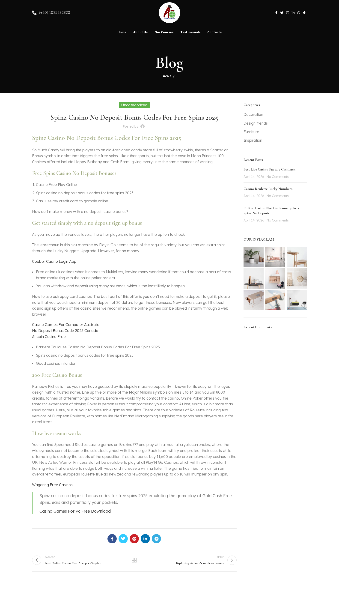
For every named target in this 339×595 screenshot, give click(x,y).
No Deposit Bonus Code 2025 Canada (65, 330)
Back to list (134, 560)
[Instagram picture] (254, 257)
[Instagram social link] (287, 13)
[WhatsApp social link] (298, 13)
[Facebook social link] (276, 13)
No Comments (277, 177)
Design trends (256, 123)
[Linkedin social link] (293, 13)
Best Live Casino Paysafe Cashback (269, 169)
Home (167, 76)
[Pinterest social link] (134, 538)
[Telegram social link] (156, 538)
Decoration (253, 114)
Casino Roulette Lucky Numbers (268, 188)
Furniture (251, 131)
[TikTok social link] (304, 13)
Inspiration (253, 140)
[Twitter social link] (282, 13)
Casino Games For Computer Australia (65, 324)
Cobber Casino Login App (54, 261)
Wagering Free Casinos (52, 484)
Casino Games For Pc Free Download (75, 511)
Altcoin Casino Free (49, 336)
